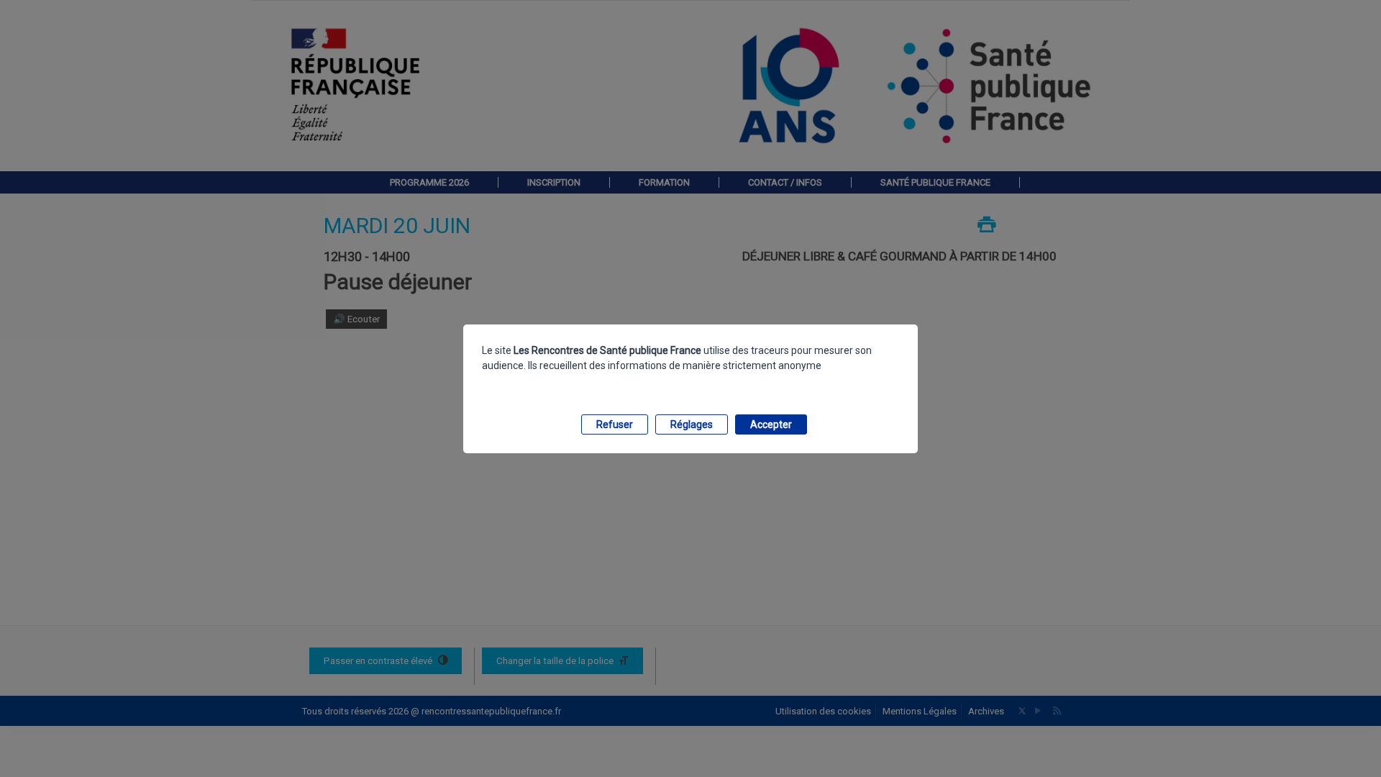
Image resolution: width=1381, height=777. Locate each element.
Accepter (771, 424)
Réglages (691, 424)
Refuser (614, 424)
